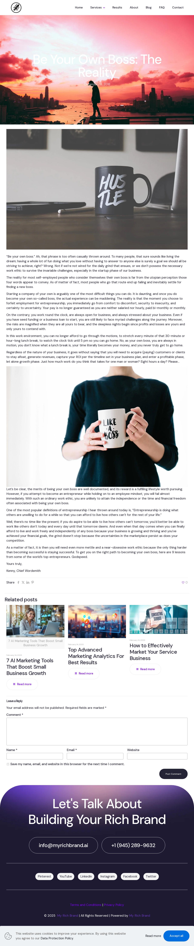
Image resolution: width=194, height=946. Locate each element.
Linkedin (86, 876)
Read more (153, 936)
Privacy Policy (114, 905)
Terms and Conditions (85, 905)
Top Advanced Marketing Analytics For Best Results (96, 656)
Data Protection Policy (57, 938)
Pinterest (44, 876)
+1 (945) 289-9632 (133, 845)
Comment (14, 715)
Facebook (130, 876)
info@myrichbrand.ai (63, 845)
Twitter (151, 876)
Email (72, 750)
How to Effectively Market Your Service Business (153, 652)
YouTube (66, 876)
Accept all (176, 936)
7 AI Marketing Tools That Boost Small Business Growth (29, 667)
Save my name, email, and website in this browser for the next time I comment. (67, 764)
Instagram (107, 876)
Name (11, 750)
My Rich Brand (67, 915)
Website (133, 750)
